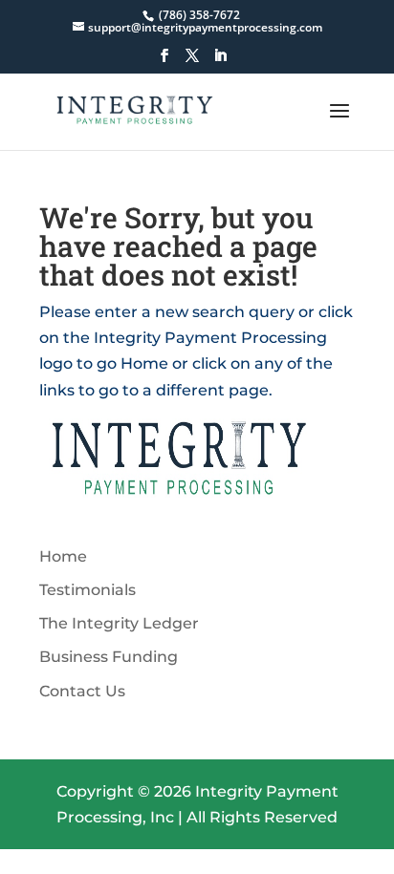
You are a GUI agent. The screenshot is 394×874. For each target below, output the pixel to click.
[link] (197, 15)
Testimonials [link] (87, 590)
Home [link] (63, 556)
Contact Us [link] (82, 691)
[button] (164, 61)
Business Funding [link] (108, 657)
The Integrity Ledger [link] (119, 623)
